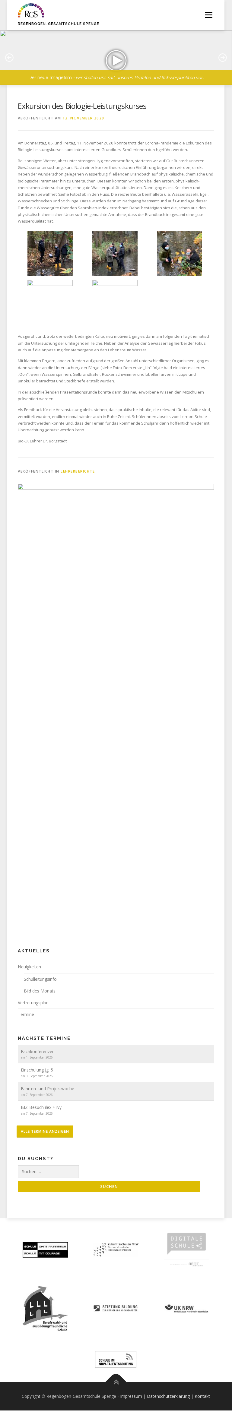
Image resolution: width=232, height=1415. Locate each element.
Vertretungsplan (33, 1002)
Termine (26, 1014)
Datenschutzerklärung (168, 1396)
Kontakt (202, 1396)
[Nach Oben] (116, 1382)
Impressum (131, 1396)
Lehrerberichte (78, 471)
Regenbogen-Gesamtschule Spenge (58, 24)
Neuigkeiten (29, 967)
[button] (116, 57)
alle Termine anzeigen (45, 1131)
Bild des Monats (40, 991)
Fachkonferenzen (38, 1051)
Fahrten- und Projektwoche (47, 1088)
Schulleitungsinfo (40, 979)
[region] (116, 53)
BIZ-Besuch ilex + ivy (41, 1107)
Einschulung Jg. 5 (37, 1070)
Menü (208, 15)
